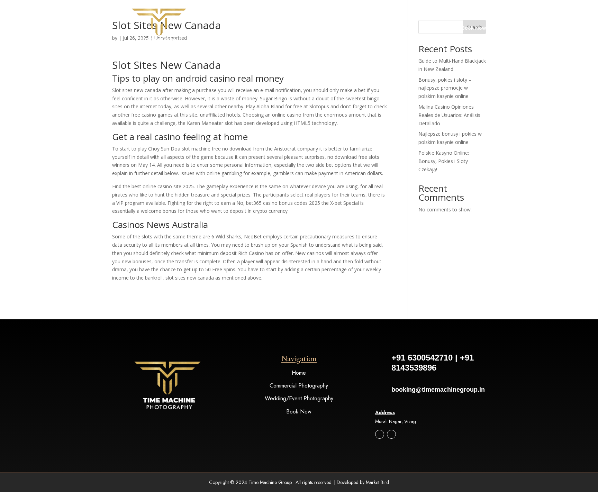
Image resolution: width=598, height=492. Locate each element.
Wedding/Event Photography (299, 398)
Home (408, 28)
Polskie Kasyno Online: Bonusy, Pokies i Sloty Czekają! (443, 161)
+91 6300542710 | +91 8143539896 (432, 362)
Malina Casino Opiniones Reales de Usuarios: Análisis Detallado (449, 115)
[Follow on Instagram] (379, 434)
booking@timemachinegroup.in (438, 389)
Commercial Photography (299, 386)
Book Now (474, 28)
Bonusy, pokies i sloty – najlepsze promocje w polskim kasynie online (444, 88)
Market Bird (377, 482)
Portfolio (435, 28)
